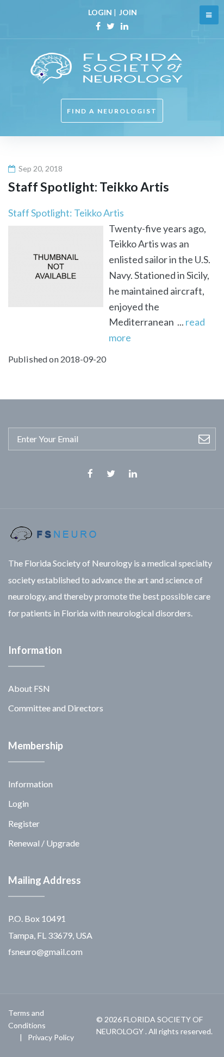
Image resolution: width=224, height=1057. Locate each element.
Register (24, 823)
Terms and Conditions (27, 1018)
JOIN (128, 12)
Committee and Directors (55, 708)
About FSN (29, 688)
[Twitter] (111, 26)
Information (30, 784)
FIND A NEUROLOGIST (112, 111)
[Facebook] (98, 26)
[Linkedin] (124, 26)
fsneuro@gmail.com (45, 951)
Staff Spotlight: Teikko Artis (66, 213)
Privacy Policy (51, 1037)
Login (18, 803)
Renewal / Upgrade (43, 843)
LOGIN (100, 12)
